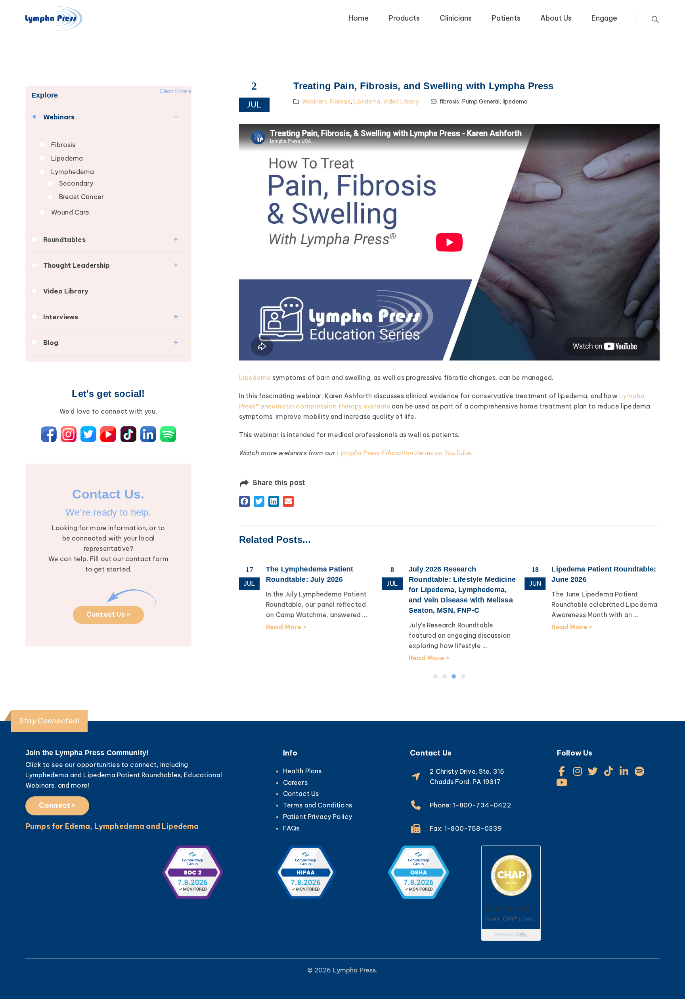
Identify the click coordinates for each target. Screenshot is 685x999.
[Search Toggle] (655, 19)
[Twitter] (593, 771)
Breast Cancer (81, 197)
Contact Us (301, 794)
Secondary (76, 183)
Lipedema (67, 158)
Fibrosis (63, 145)
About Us (556, 18)
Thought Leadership (76, 265)
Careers (295, 782)
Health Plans (302, 771)
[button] (244, 501)
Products (404, 18)
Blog (51, 343)
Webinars (59, 117)
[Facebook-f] (562, 771)
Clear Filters (175, 91)
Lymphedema (72, 172)
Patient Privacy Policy (317, 817)
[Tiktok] (609, 771)
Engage (604, 18)
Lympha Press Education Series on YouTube (403, 453)
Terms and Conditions (317, 805)
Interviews (60, 317)
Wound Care (70, 212)
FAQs (291, 828)
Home (358, 18)
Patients (506, 18)
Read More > (286, 627)
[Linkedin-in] (624, 771)
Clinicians (456, 18)
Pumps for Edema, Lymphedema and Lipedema (112, 826)
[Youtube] (562, 782)
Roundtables (64, 240)
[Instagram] (577, 771)
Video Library (65, 291)
